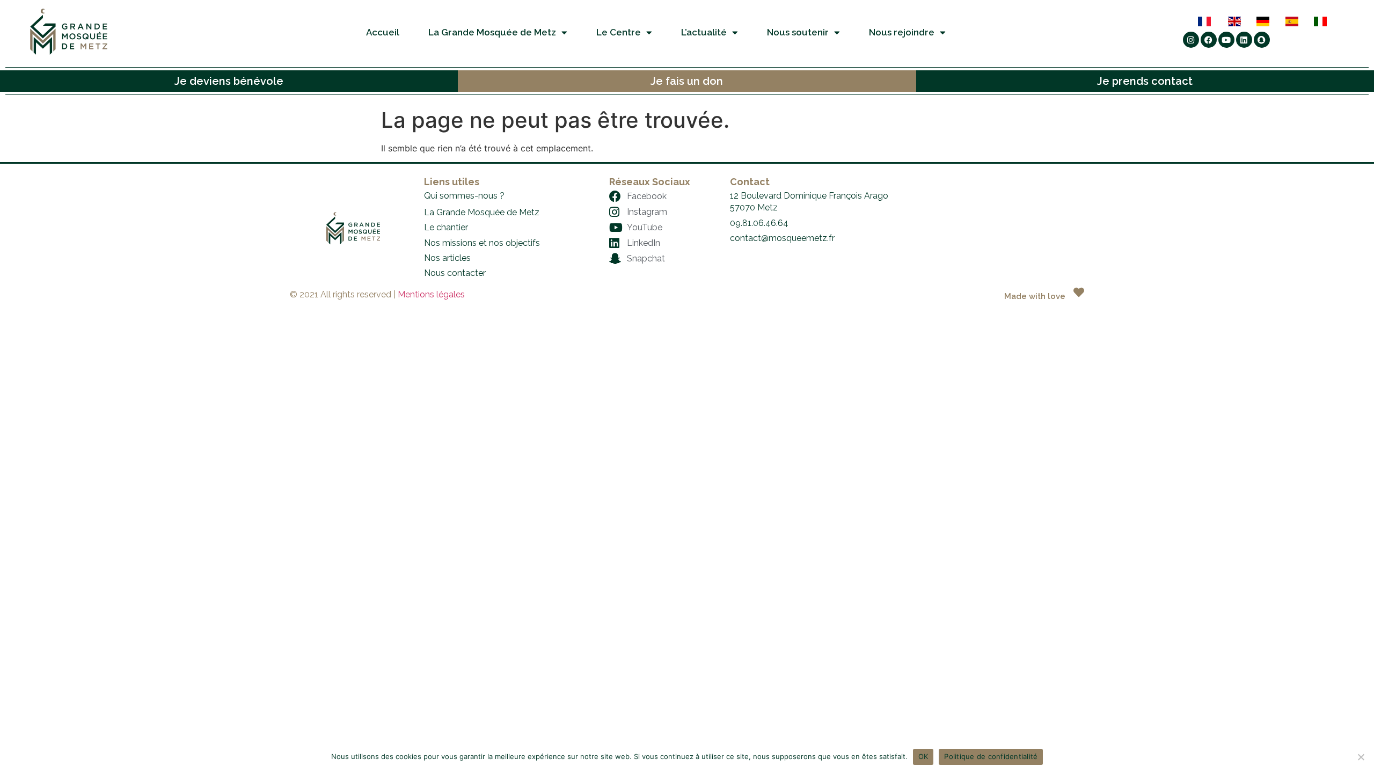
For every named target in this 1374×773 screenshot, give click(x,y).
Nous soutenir (798, 32)
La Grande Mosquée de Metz (492, 32)
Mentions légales (431, 294)
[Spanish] (1299, 21)
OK (923, 756)
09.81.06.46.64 (759, 223)
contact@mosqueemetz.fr (782, 238)
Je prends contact (1145, 81)
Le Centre (618, 32)
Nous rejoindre (901, 32)
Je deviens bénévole (228, 81)
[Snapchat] (1262, 40)
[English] (1241, 21)
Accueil (382, 32)
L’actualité (704, 32)
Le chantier (446, 227)
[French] (1212, 21)
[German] (1270, 21)
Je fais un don (687, 81)
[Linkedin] (1244, 40)
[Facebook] (1209, 40)
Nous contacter (455, 273)
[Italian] (1327, 21)
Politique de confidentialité (990, 756)
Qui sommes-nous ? (464, 196)
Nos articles (447, 258)
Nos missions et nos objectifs (482, 243)
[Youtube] (1226, 40)
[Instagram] (1191, 40)
